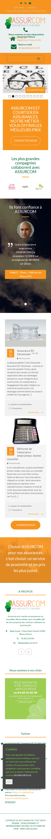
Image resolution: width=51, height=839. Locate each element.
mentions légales (29, 829)
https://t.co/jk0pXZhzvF (23, 792)
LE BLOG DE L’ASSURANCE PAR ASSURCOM (25, 11)
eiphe (16, 829)
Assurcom (26, 358)
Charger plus (25, 525)
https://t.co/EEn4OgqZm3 (16, 798)
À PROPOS (19, 8)
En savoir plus (35, 90)
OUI (9, 781)
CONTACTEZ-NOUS (25, 140)
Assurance (17, 408)
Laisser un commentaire (21, 404)
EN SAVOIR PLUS (22, 775)
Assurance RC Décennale (27, 352)
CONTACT (32, 8)
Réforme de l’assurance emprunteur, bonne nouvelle (24, 454)
